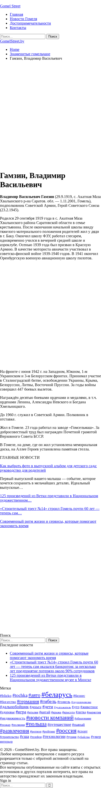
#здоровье (7, 712)
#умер (96, 736)
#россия (66, 730)
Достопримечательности (30, 23)
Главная (16, 14)
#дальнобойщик (14, 706)
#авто (34, 695)
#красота (68, 712)
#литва (81, 712)
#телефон (36, 737)
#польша (36, 724)
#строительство (9, 737)
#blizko (6, 696)
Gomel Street (10, 6)
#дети (47, 706)
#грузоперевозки (81, 702)
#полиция (18, 725)
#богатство (8, 702)
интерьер (6, 741)
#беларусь (56, 694)
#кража (56, 712)
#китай (44, 712)
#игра (21, 711)
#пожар (5, 725)
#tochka (20, 695)
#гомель (63, 702)
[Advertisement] (50, 115)
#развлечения (14, 731)
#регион (35, 731)
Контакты (18, 28)
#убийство (83, 737)
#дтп (75, 707)
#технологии (54, 736)
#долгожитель (62, 707)
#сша (24, 736)
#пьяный (78, 725)
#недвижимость (12, 718)
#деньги (35, 707)
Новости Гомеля (23, 19)
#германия (28, 701)
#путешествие (59, 724)
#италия (32, 712)
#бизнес (79, 696)
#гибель (48, 701)
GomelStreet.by (12, 41)
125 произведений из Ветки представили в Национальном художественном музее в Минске (50, 677)
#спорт (82, 731)
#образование (83, 718)
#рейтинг (48, 731)
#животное (89, 707)
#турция (71, 737)
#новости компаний (50, 718)
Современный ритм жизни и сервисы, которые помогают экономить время (49, 655)
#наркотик (94, 712)
